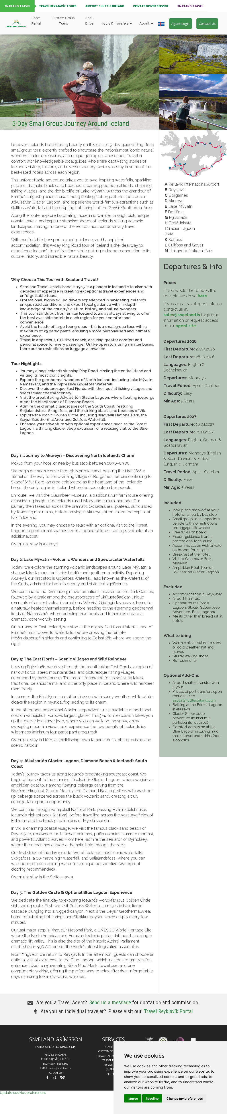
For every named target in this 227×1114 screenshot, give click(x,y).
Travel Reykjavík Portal (168, 1011)
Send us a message (110, 1002)
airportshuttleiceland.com (194, 700)
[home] (16, 23)
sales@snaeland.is (60, 1068)
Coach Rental (36, 20)
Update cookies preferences (23, 1093)
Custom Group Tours (64, 20)
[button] (118, 23)
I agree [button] (133, 1098)
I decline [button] (152, 1098)
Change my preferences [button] (184, 1098)
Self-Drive (89, 20)
